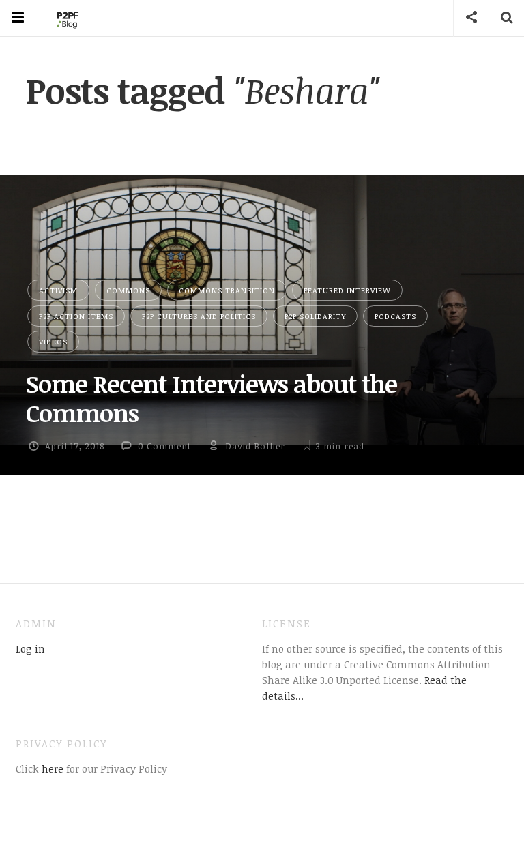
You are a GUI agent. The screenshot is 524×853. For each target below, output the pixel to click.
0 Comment (164, 446)
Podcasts (395, 316)
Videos (53, 341)
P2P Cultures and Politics (199, 316)
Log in (30, 648)
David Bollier (255, 446)
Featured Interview (347, 290)
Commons (128, 290)
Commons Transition (227, 290)
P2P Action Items (76, 316)
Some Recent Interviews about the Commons (211, 397)
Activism (58, 290)
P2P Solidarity (315, 316)
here (51, 768)
